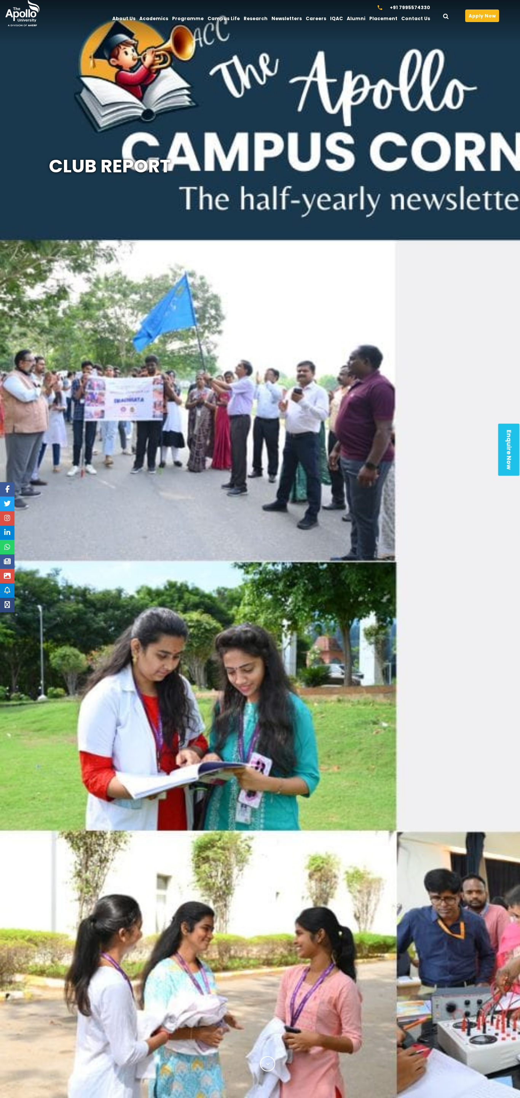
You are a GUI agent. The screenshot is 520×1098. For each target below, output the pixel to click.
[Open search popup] (450, 14)
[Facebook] (7, 489)
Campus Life (223, 18)
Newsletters (286, 18)
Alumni (356, 18)
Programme (188, 18)
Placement (383, 18)
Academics (153, 18)
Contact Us (415, 18)
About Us (124, 18)
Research (256, 18)
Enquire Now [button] (509, 450)
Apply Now (482, 16)
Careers (316, 18)
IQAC (336, 18)
